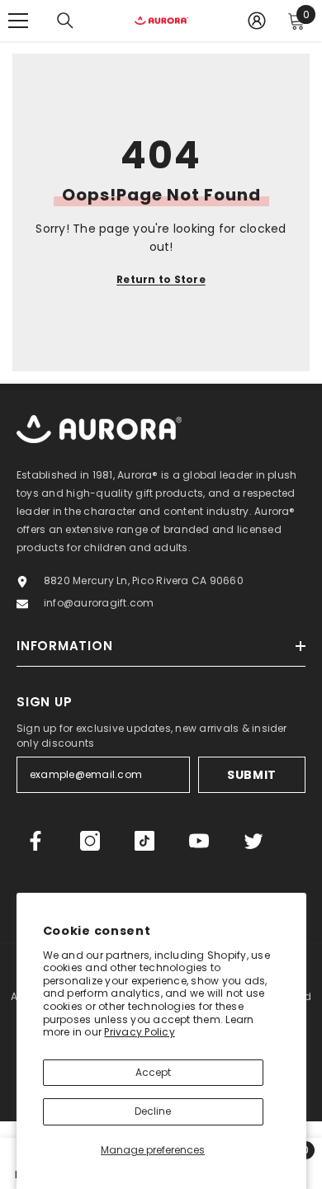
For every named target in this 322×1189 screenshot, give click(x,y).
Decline (153, 1111)
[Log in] (257, 20)
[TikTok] (144, 841)
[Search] (65, 21)
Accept (153, 1072)
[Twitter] (253, 841)
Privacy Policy (139, 1032)
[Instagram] (90, 841)
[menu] (18, 21)
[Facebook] (35, 841)
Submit (252, 775)
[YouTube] (199, 841)
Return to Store (161, 279)
